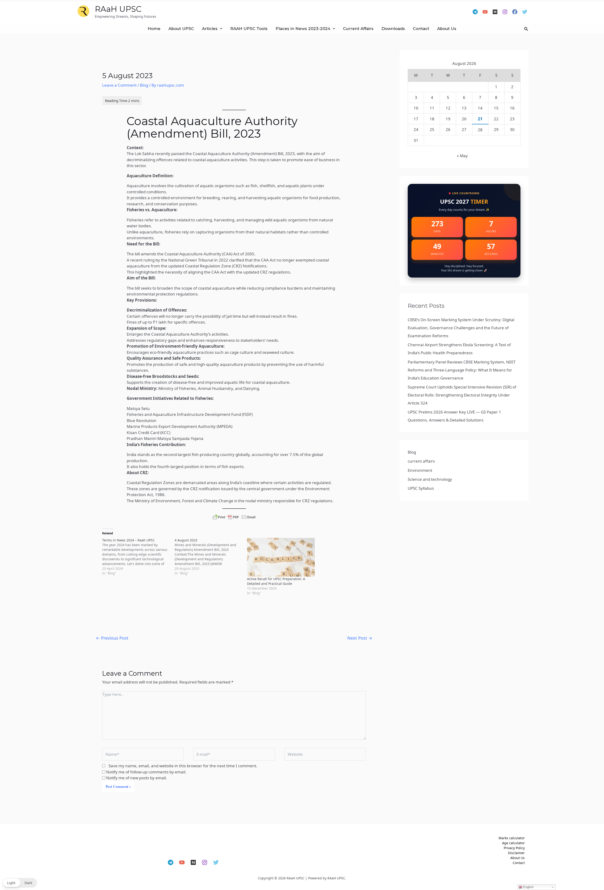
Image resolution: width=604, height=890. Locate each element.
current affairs (421, 461)
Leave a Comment (119, 85)
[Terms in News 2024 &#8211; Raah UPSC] (138, 557)
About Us (446, 28)
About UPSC (181, 28)
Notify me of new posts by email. (136, 777)
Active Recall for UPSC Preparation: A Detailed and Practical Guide (276, 581)
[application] (220, 28)
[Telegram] (475, 12)
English (527, 887)
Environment (420, 470)
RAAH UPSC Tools (249, 28)
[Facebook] (515, 12)
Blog (144, 85)
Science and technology (430, 479)
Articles (210, 28)
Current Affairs (358, 28)
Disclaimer (516, 853)
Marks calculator (512, 838)
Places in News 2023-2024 (303, 28)
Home (154, 28)
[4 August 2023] (211, 557)
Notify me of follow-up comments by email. (146, 772)
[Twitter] (524, 12)
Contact (421, 28)
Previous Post (112, 638)
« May (462, 155)
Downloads (393, 28)
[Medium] (495, 12)
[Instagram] (505, 12)
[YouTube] (485, 12)
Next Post (359, 638)
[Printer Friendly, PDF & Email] (234, 517)
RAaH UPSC (118, 9)
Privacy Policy (514, 848)
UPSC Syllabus (421, 488)
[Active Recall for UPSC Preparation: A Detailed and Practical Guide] (281, 557)
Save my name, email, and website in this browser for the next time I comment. (183, 765)
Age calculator (513, 843)
